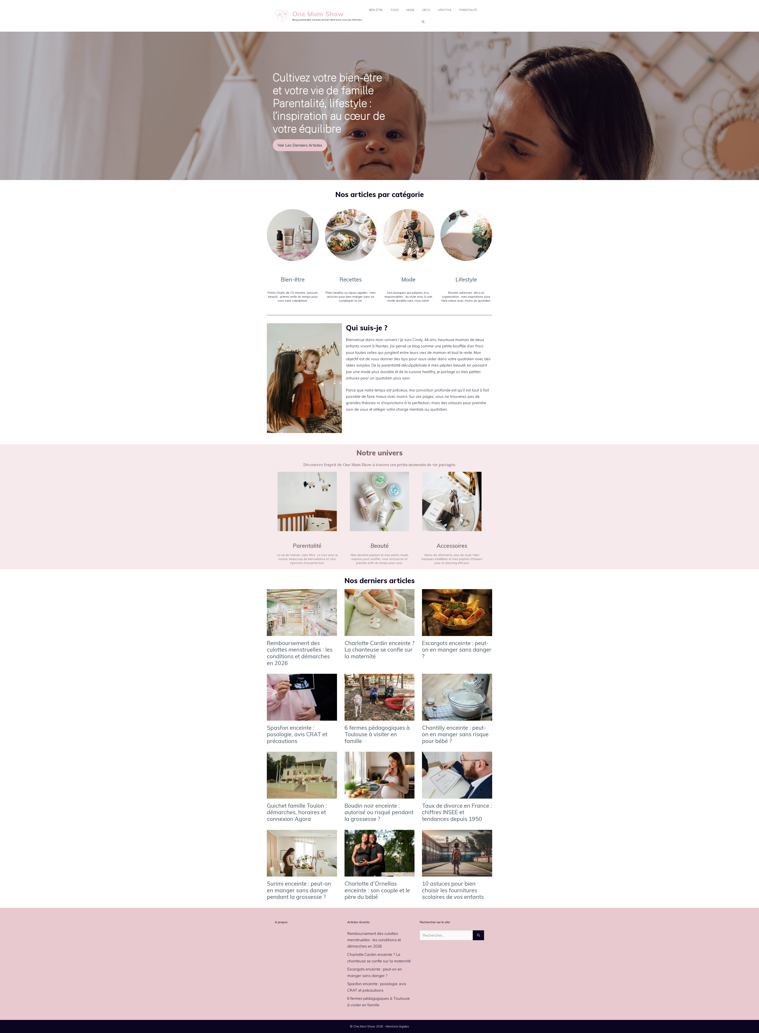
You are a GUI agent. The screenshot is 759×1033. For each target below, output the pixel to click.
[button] (423, 22)
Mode (410, 10)
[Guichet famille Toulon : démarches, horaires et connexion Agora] (302, 795)
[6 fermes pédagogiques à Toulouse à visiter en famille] (380, 717)
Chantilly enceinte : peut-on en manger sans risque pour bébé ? (455, 734)
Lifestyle (444, 10)
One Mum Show (318, 14)
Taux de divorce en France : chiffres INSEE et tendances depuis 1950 (457, 812)
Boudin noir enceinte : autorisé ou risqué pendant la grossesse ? (379, 812)
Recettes (351, 279)
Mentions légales (397, 1026)
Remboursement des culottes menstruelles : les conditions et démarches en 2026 (299, 653)
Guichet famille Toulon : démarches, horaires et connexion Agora (297, 812)
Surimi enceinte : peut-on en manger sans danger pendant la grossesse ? (299, 890)
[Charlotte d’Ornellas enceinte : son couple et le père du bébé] (380, 873)
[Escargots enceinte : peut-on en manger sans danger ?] (457, 632)
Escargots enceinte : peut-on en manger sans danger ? (456, 650)
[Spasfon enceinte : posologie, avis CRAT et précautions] (302, 717)
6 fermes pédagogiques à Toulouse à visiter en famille (377, 734)
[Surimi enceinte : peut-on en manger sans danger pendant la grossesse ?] (302, 873)
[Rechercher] (478, 935)
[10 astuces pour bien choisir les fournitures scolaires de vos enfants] (457, 873)
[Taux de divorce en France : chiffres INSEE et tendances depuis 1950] (457, 795)
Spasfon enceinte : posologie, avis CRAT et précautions (297, 734)
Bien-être (376, 10)
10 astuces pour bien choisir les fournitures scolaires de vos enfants (453, 890)
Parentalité (468, 10)
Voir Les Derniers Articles (300, 145)
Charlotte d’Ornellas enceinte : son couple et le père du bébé (377, 890)
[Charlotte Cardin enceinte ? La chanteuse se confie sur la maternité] (380, 632)
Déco (426, 10)
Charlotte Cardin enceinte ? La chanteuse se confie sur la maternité (379, 650)
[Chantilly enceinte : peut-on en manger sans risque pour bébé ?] (457, 717)
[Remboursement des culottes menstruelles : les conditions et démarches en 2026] (302, 632)
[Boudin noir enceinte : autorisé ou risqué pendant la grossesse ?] (380, 795)
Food (395, 10)
